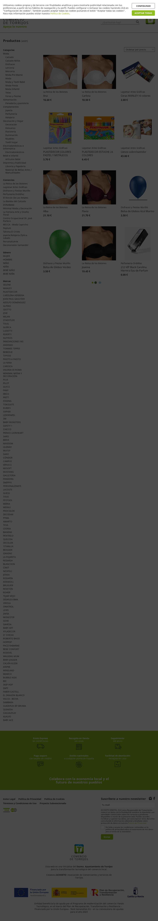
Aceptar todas (143, 13)
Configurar (143, 5)
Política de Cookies (59, 13)
